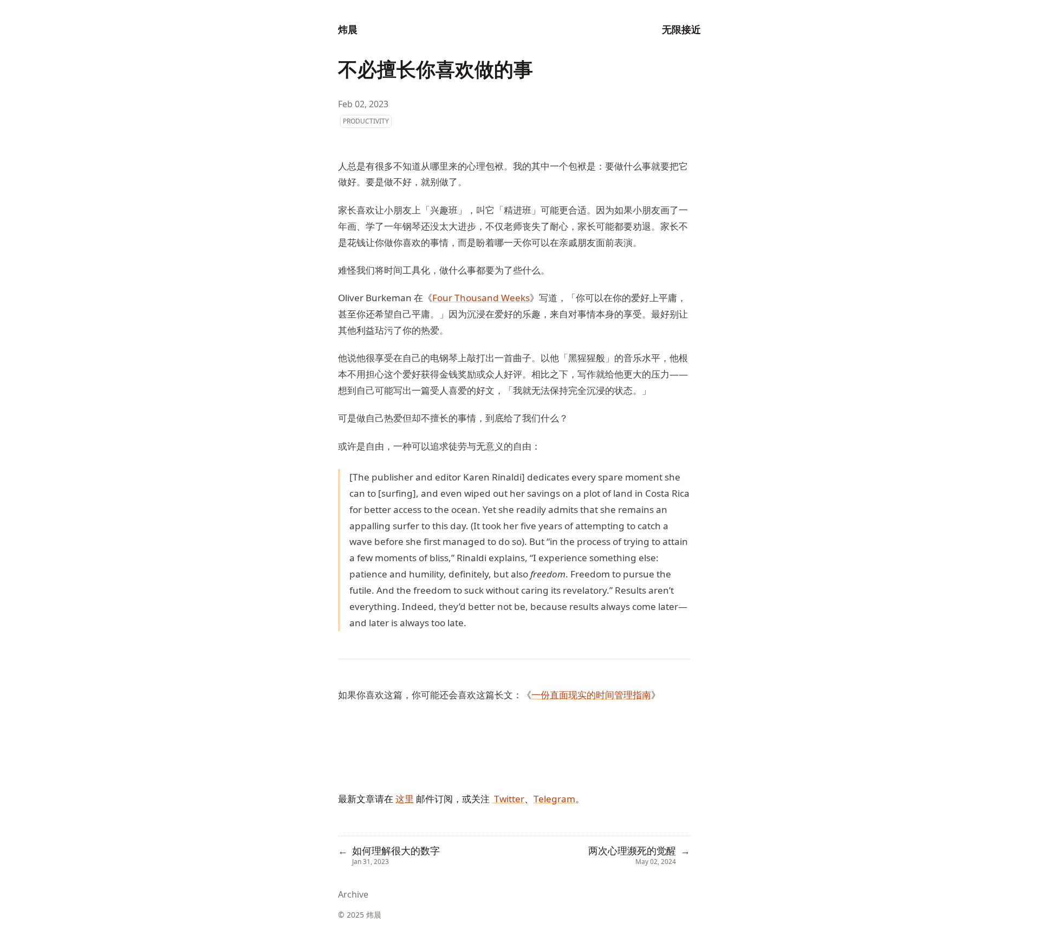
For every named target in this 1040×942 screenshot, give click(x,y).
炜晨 (348, 29)
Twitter (508, 798)
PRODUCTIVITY (366, 121)
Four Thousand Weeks (481, 297)
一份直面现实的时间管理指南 (591, 694)
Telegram (554, 798)
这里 (404, 798)
